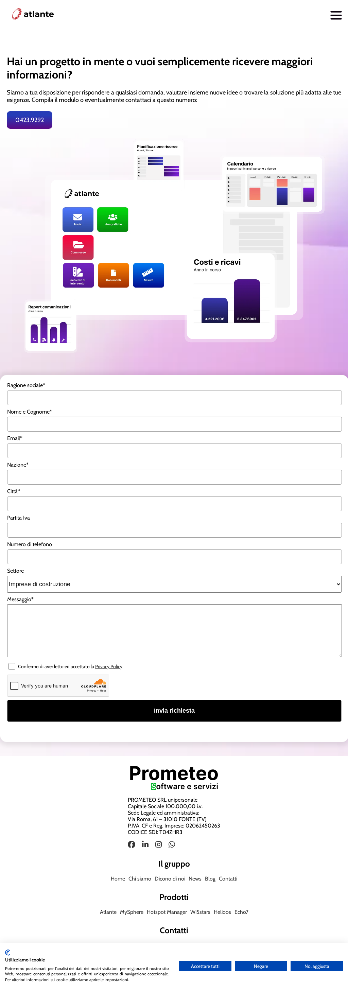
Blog (210, 878)
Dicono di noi (170, 878)
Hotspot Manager (167, 912)
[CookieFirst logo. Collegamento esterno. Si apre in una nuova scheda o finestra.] (7, 953)
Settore (15, 571)
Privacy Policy (108, 666)
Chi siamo (139, 878)
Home (118, 878)
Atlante (108, 912)
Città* (13, 491)
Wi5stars (200, 912)
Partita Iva (18, 518)
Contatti (228, 878)
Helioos (222, 912)
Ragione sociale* (26, 385)
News (195, 878)
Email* (14, 438)
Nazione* (18, 465)
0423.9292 (29, 120)
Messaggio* (20, 599)
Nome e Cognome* (29, 411)
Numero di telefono (29, 544)
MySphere (131, 912)
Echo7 (241, 912)
